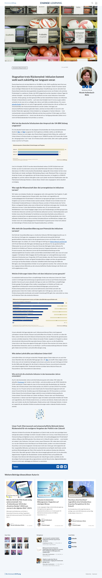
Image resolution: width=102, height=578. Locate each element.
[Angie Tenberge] (7, 552)
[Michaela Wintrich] (19, 552)
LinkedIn (69, 538)
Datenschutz (88, 573)
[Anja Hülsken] (13, 539)
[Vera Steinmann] (26, 546)
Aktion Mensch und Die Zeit (58, 241)
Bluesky (69, 542)
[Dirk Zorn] (13, 552)
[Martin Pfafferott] (19, 546)
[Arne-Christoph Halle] (7, 539)
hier (19, 132)
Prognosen (21, 382)
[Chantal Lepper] (7, 546)
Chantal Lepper (45, 525)
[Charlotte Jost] (19, 539)
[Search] (92, 3)
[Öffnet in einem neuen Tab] (40, 152)
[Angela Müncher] (13, 546)
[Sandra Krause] (26, 539)
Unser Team (7, 535)
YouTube (69, 546)
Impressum (94, 573)
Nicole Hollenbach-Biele (17, 525)
